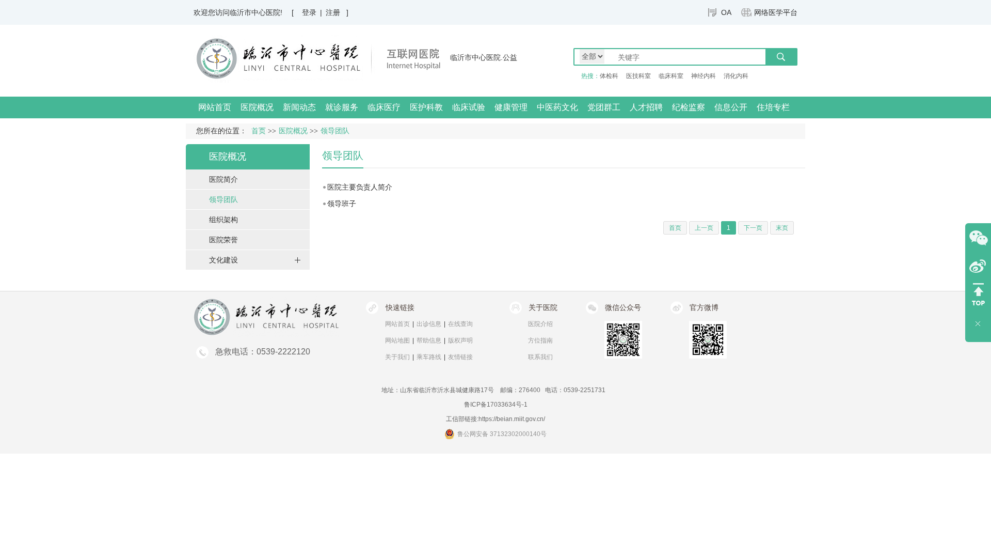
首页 (258, 131)
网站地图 (397, 340)
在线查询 (460, 324)
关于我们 (397, 357)
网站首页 (214, 107)
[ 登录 (304, 12)
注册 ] (337, 12)
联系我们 (540, 357)
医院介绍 (540, 324)
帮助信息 (429, 340)
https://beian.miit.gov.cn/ (511, 419)
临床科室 (671, 76)
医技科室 (638, 76)
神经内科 (703, 76)
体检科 (609, 76)
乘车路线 (429, 357)
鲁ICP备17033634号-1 (496, 404)
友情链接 (460, 357)
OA (726, 12)
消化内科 (736, 76)
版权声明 (460, 340)
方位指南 (540, 340)
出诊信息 (429, 324)
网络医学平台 (775, 12)
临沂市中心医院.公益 (483, 57)
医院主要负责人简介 (359, 187)
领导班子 (341, 203)
